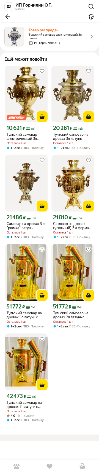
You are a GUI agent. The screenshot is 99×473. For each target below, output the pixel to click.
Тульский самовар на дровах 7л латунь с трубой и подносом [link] (70, 315)
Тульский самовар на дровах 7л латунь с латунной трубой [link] (24, 404)
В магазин (16, 466)
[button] (7, 16)
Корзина (82, 466)
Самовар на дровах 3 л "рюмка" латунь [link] (26, 226)
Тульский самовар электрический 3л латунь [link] (22, 136)
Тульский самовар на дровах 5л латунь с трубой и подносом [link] (24, 315)
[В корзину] (42, 117)
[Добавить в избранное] (42, 71)
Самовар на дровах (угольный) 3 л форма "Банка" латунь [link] (71, 226)
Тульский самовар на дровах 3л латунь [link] (70, 136)
